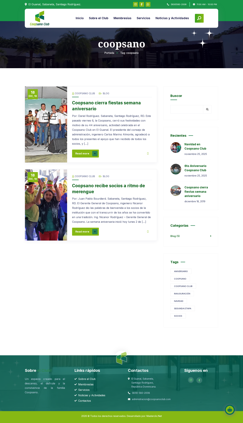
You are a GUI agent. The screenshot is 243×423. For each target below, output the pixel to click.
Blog (106, 93)
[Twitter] (123, 153)
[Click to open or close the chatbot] (230, 410)
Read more (82, 153)
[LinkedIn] (137, 153)
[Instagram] (135, 4)
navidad (178, 301)
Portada (109, 52)
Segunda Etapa (182, 308)
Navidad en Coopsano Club (195, 146)
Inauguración (182, 293)
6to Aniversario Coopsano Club (195, 168)
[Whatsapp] (148, 4)
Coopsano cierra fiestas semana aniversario (106, 105)
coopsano (180, 278)
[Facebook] (116, 153)
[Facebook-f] (141, 4)
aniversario (181, 271)
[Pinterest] (130, 153)
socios (178, 316)
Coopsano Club (85, 93)
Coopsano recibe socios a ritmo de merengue (108, 188)
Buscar (176, 95)
